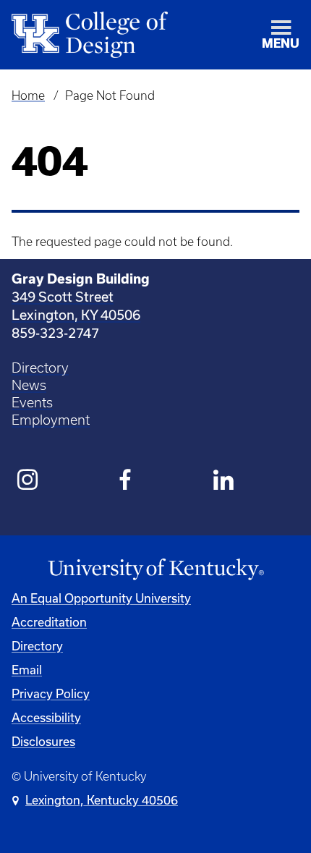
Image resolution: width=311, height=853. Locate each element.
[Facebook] (126, 482)
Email (27, 669)
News (29, 385)
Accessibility (46, 717)
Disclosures (43, 741)
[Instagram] (28, 482)
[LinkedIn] (224, 482)
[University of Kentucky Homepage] (155, 570)
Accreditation (49, 622)
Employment (51, 420)
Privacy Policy (51, 693)
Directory (40, 367)
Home (28, 95)
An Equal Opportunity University (101, 598)
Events (32, 402)
